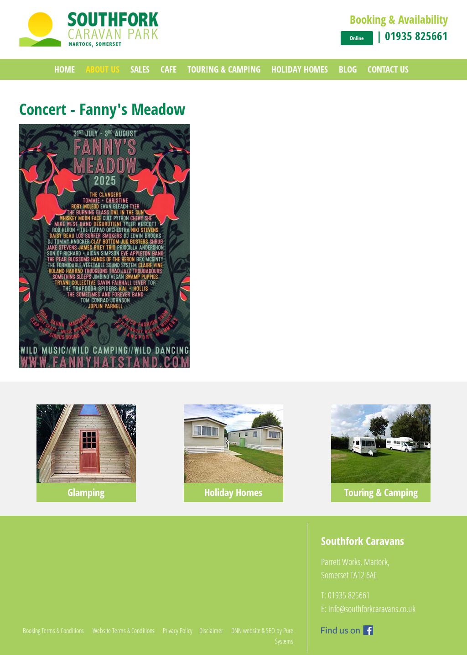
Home (64, 69)
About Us (102, 69)
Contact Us (388, 69)
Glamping (85, 492)
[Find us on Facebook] (347, 629)
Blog (348, 69)
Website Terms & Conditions (124, 630)
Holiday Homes (299, 69)
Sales (140, 69)
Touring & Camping (223, 69)
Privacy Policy (177, 630)
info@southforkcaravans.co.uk (371, 609)
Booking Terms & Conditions (53, 630)
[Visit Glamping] (86, 443)
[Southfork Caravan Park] (89, 28)
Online (357, 38)
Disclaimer (211, 630)
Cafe (168, 69)
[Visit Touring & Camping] (381, 443)
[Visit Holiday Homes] (233, 443)
